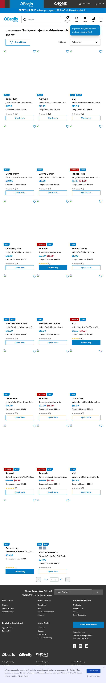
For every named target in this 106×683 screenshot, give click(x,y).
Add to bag (57, 268)
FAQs (39, 608)
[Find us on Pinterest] (86, 646)
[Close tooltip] (98, 27)
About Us (41, 628)
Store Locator (78, 608)
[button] (93, 676)
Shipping (41, 615)
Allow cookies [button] (93, 671)
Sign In (4, 605)
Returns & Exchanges (46, 612)
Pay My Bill (6, 631)
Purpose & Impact (42, 662)
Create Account (8, 608)
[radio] (40, 548)
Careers (41, 631)
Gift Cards (77, 605)
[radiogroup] (42, 548)
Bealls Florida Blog (45, 638)
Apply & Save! (7, 628)
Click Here (69, 10)
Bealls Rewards (8, 612)
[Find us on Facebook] (74, 646)
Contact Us (42, 634)
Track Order (42, 605)
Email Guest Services (88, 625)
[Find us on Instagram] (80, 646)
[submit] (97, 592)
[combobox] (41, 19)
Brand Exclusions (79, 615)
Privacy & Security (8, 662)
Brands (75, 612)
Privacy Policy (23, 676)
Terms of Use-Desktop (78, 662)
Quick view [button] (24, 118)
